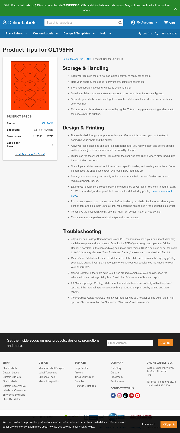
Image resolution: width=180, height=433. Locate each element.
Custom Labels (43, 33)
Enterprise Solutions (14, 394)
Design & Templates (76, 33)
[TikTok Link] (126, 395)
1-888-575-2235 (168, 33)
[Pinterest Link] (132, 395)
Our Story (116, 368)
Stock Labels (10, 381)
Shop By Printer (11, 399)
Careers (115, 372)
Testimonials (117, 381)
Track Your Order (84, 377)
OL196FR (47, 123)
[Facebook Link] (113, 395)
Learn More (148, 424)
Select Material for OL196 (77, 59)
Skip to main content (12, 7)
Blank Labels (14, 33)
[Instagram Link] (120, 395)
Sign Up (166, 343)
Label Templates (48, 372)
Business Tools (47, 377)
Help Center (81, 368)
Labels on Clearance (14, 390)
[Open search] (120, 22)
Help (103, 33)
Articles (79, 372)
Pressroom (117, 377)
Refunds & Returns (85, 386)
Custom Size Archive (14, 386)
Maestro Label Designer (52, 368)
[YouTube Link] (137, 395)
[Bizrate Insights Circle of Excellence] (123, 413)
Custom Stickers (12, 377)
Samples (79, 381)
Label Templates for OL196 (30, 154)
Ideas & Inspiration (49, 381)
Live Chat (148, 33)
